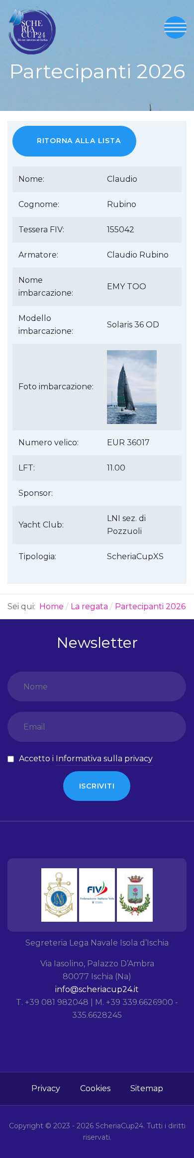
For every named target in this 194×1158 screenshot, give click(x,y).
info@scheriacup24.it (97, 989)
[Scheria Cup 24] (32, 30)
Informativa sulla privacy (104, 758)
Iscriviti (97, 786)
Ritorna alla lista (79, 140)
